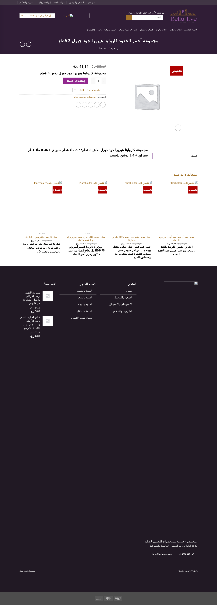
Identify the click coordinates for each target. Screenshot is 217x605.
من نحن (91, 2)
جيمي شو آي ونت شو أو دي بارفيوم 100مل (176, 238)
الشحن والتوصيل (76, 2)
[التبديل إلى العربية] (68, 15)
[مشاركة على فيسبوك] (103, 104)
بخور (99, 30)
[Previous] (197, 223)
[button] (102, 15)
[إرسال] (129, 17)
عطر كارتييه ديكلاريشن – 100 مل (41, 237)
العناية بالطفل (146, 30)
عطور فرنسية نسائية (128, 30)
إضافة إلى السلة (76, 80)
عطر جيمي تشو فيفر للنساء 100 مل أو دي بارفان (132, 238)
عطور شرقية (110, 30)
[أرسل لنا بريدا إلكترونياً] (189, 2)
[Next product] (28, 44)
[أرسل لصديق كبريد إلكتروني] (90, 104)
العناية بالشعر (176, 30)
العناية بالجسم (191, 30)
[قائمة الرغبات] (92, 15)
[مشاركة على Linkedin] (78, 104)
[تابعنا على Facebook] (196, 2)
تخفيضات (91, 30)
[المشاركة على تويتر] (97, 104)
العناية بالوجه (161, 30)
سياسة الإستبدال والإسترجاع (52, 2)
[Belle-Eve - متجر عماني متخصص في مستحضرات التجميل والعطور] (183, 15)
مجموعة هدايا (80, 97)
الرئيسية (115, 48)
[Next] (20, 223)
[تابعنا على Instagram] (193, 2)
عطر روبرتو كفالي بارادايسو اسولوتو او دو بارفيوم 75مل (86, 238)
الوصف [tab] (194, 156)
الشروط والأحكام (27, 2)
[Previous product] (22, 44)
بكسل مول (24, 571)
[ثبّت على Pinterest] (84, 104)
